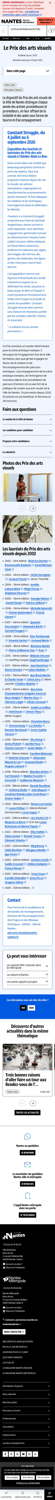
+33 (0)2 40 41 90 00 (12, 1245)
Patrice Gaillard (35, 603)
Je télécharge (27, 1215)
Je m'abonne (27, 1153)
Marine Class (31, 698)
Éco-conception (27, 1466)
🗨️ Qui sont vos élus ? (12, 1264)
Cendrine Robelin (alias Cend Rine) (25, 794)
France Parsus (13, 868)
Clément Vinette (15, 840)
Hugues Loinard (14, 766)
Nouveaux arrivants (11, 1411)
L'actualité (8, 1363)
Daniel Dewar (14, 603)
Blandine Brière (39, 772)
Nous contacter (12, 1332)
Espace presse (9, 1435)
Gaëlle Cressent (14, 864)
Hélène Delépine (37, 864)
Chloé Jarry (34, 679)
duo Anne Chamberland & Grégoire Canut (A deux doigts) (25, 693)
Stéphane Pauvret (16, 593)
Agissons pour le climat (15, 1352)
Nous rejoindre (9, 1394)
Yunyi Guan (38, 874)
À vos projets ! (38, 38)
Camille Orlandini (15, 878)
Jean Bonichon (39, 665)
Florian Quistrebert (20, 612)
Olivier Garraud (36, 702)
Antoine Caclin (40, 860)
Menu (49, 1497)
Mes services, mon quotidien (17, 38)
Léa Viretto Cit (39, 818)
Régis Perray (31, 589)
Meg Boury (37, 846)
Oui (23, 1008)
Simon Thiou (33, 712)
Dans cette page (16, 71)
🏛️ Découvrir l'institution (14, 1268)
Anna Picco (36, 878)
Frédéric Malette (25, 684)
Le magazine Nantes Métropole (19, 1373)
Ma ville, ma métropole (15, 1347)
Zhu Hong (36, 740)
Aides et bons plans (28, 38)
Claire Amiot (12, 836)
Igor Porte (11, 854)
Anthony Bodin (18, 790)
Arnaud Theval (17, 579)
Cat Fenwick (12, 776)
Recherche (38, 1497)
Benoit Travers (33, 836)
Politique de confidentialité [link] (28, 1483)
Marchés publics (10, 1403)
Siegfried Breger (39, 660)
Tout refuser (27, 1478)
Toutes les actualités (27, 1113)
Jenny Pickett (13, 744)
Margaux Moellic (36, 850)
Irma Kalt (10, 780)
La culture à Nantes (18, 975)
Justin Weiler (35, 748)
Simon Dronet (13, 670)
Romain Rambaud (16, 730)
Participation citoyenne (13, 90)
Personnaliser (44, 1478)
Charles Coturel (14, 748)
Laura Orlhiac (17, 808)
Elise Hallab (37, 832)
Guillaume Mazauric (32, 780)
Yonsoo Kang (17, 726)
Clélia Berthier (13, 850)
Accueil (6, 38)
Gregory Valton (14, 882)
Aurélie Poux (33, 744)
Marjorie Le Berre (15, 822)
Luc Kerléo (35, 726)
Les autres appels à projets (22, 982)
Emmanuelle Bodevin (18, 565)
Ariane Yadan (13, 798)
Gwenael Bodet (34, 762)
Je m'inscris (27, 1184)
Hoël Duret (15, 712)
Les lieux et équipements (14, 1443)
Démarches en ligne (22, 1497)
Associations (8, 1427)
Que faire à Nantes (12, 1358)
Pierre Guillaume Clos (22, 650)
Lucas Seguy (29, 812)
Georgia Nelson (40, 598)
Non (31, 1008)
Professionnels (9, 1419)
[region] (27, 31)
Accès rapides (6, 1497)
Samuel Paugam (15, 631)
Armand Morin (40, 640)
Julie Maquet (39, 790)
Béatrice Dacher (38, 561)
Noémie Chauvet (19, 758)
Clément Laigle (14, 702)
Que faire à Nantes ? (46, 21)
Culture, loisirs (9, 85)
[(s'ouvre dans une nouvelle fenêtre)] (32, 888)
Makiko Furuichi (33, 776)
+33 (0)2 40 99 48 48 (12, 1288)
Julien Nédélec (37, 670)
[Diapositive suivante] (51, 31)
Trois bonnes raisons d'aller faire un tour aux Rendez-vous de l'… (25, 1080)
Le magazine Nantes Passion (17, 1368)
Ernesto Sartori (18, 640)
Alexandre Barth (33, 626)
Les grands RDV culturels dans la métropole (24, 966)
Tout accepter (12, 1478)
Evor (41, 650)
